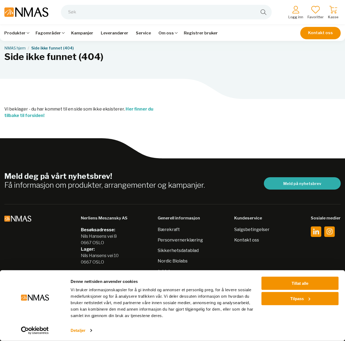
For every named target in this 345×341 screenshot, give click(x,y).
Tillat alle (300, 283)
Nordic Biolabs (173, 261)
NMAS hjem (15, 48)
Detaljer (78, 330)
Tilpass (297, 298)
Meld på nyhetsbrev (302, 183)
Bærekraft (169, 229)
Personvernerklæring (180, 240)
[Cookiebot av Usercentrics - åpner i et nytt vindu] (34, 330)
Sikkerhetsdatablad (178, 250)
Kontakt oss (320, 32)
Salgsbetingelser (252, 229)
